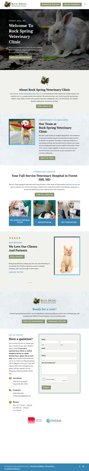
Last (61, 345)
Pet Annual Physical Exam (20, 221)
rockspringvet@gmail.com (22, 396)
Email (44, 348)
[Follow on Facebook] (79, 466)
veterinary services (71, 184)
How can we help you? (49, 363)
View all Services (44, 195)
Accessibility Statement (12, 469)
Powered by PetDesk (37, 466)
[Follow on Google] (83, 466)
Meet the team (47, 158)
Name (44, 339)
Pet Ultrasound (69, 222)
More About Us (44, 106)
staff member (43, 148)
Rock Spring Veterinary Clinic (30, 94)
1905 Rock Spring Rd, (20, 381)
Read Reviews (17, 257)
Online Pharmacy (72, 4)
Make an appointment (20, 58)
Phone (44, 355)
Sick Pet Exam (44, 222)
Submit (46, 388)
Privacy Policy (49, 466)
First (43, 345)
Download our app (50, 4)
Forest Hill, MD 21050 (20, 384)
